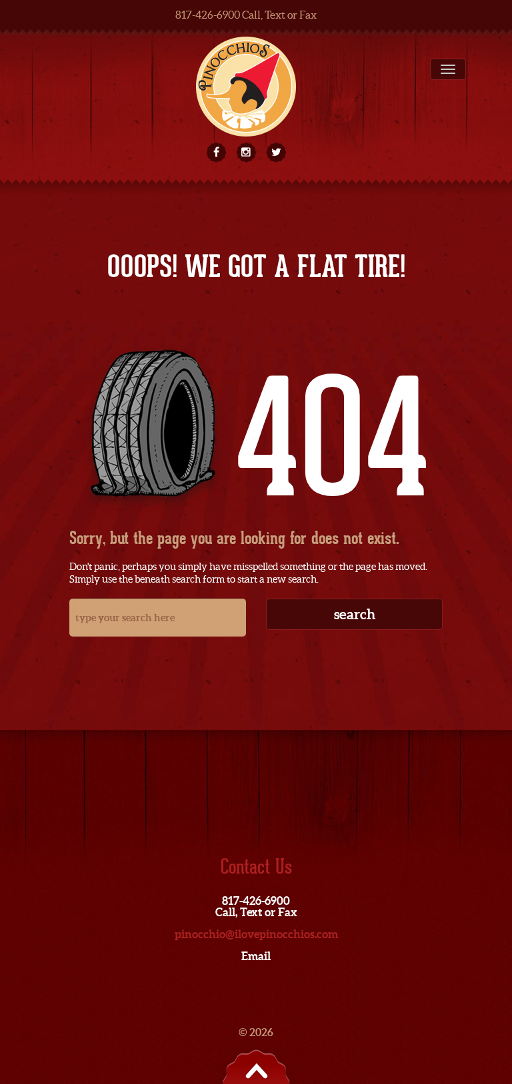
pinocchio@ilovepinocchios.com (256, 934)
